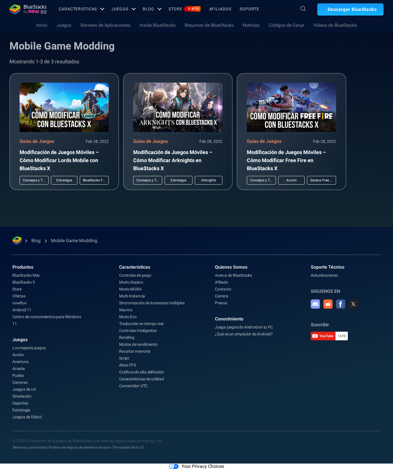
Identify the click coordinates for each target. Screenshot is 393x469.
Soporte (249, 9)
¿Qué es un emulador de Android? (244, 334)
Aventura (20, 361)
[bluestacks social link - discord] (315, 304)
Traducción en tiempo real (141, 323)
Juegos (119, 9)
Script (124, 358)
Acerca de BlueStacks (233, 275)
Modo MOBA (130, 289)
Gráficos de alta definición (141, 372)
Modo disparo (131, 282)
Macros (125, 309)
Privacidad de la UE (129, 447)
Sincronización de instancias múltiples (151, 303)
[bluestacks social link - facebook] (340, 304)
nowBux (19, 303)
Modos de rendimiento (138, 344)
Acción (18, 354)
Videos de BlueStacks (335, 25)
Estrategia (21, 410)
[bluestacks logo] (27, 9)
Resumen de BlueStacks (209, 25)
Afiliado (221, 282)
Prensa (221, 303)
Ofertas (19, 296)
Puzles (18, 375)
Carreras (19, 382)
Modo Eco (127, 316)
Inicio (41, 25)
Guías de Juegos (37, 141)
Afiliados (220, 9)
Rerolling (126, 337)
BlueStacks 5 (23, 282)
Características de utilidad (141, 379)
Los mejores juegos (28, 347)
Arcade (18, 368)
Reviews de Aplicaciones (105, 25)
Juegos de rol (23, 389)
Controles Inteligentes (138, 330)
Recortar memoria (134, 351)
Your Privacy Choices (203, 466)
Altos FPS (127, 365)
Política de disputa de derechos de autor (80, 447)
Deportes (20, 403)
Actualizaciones (324, 275)
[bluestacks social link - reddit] (328, 304)
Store (184, 9)
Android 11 (21, 309)
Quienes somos (231, 267)
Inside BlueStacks (157, 25)
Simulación (21, 396)
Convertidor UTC (133, 385)
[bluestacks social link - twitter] (353, 304)
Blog (148, 9)
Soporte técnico (327, 267)
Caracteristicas (78, 9)
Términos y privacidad (29, 447)
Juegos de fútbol (26, 417)
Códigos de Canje (286, 25)
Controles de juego (135, 275)
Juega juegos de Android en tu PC (244, 327)
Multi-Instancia (132, 296)
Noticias (251, 25)
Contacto (223, 289)
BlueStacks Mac (26, 275)
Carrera (221, 296)
